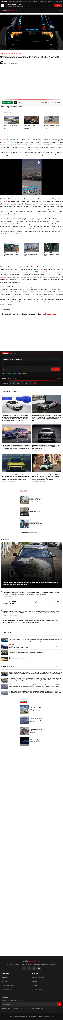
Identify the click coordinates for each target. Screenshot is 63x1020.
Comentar (55, 369)
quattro (45, 272)
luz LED (4, 201)
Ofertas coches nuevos (8, 985)
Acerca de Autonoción (38, 977)
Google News (15, 383)
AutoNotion (5, 981)
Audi (1, 140)
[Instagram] (34, 968)
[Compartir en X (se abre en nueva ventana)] (15, 102)
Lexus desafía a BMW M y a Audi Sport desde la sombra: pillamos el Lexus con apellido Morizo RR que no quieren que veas (32, 602)
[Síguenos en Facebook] (22, 383)
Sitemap (4, 993)
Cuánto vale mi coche (7, 989)
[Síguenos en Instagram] (30, 383)
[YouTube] (39, 968)
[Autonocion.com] (10, 10)
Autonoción (11, 1016)
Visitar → (59, 378)
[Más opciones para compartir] (20, 102)
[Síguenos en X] (26, 383)
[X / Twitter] (29, 968)
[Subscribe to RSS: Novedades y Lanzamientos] (20, 53)
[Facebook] (24, 968)
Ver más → (59, 632)
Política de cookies (37, 989)
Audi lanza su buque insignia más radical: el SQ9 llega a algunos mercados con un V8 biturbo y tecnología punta (46, 446)
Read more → (59, 666)
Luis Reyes (10, 62)
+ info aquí (47, 1008)
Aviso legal (35, 985)
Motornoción (5, 977)
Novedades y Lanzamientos (8, 53)
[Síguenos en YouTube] (35, 383)
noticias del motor (49, 314)
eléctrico (3, 277)
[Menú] (61, 10)
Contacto (34, 981)
